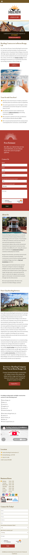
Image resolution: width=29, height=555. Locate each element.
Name (3, 162)
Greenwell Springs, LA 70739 (8, 455)
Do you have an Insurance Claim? (10, 179)
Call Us (14, 65)
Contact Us (14, 384)
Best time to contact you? (8, 184)
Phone (3, 172)
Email (3, 167)
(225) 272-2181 (15, 17)
